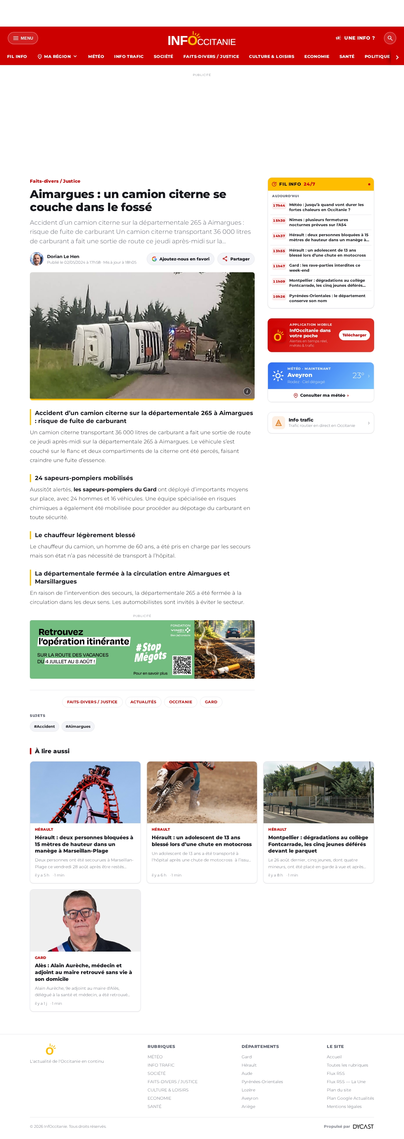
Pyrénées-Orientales (262, 1081)
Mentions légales (344, 1106)
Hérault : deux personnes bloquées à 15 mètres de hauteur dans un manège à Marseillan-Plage (84, 844)
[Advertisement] (202, 120)
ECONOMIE (316, 56)
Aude (247, 1073)
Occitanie (180, 702)
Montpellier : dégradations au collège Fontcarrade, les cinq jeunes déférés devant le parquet (318, 844)
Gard (211, 702)
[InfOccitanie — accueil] (202, 38)
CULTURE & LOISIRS (271, 56)
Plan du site (339, 1090)
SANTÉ (347, 56)
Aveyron (250, 1098)
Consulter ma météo (324, 395)
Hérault (249, 1065)
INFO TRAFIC (129, 56)
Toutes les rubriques (347, 1065)
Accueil (334, 1056)
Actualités (143, 702)
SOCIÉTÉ (163, 56)
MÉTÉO (96, 56)
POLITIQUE (377, 56)
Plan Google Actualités (350, 1098)
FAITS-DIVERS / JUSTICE (211, 56)
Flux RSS (336, 1073)
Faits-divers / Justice (55, 181)
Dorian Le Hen (63, 256)
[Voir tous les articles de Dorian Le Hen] (36, 259)
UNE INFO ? (355, 38)
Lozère (248, 1090)
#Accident (44, 726)
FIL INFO (17, 56)
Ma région (57, 56)
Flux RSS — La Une (346, 1081)
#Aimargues (78, 726)
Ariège (248, 1106)
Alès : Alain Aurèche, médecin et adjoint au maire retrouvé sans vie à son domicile (83, 972)
